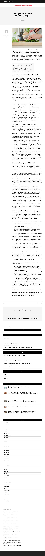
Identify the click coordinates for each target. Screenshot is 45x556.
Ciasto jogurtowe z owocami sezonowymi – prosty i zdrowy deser (11, 515)
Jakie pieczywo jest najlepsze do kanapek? (21, 67)
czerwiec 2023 (6, 439)
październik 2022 (7, 456)
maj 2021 (5, 492)
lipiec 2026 (6, 422)
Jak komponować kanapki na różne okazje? (22, 71)
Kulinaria (5, 376)
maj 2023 (5, 441)
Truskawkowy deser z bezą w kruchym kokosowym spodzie (19, 392)
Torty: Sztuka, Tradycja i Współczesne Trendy (12, 343)
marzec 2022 (6, 471)
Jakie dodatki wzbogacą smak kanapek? (20, 68)
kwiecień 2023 (6, 443)
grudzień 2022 (6, 452)
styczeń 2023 (6, 450)
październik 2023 (7, 435)
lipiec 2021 (6, 488)
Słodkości (6, 378)
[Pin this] (41, 303)
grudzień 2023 (6, 433)
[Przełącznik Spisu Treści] (31, 64)
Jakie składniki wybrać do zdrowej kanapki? (21, 65)
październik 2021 (7, 482)
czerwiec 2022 (6, 465)
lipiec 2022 (6, 462)
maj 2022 (5, 467)
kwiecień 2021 (6, 494)
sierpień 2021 (6, 486)
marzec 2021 (6, 496)
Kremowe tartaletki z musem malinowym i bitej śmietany (14, 355)
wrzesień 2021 (6, 484)
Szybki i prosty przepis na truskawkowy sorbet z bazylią (18, 386)
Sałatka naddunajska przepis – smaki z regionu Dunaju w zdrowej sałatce (17, 363)
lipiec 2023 (6, 437)
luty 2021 (5, 498)
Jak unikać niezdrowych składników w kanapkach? (22, 69)
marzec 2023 (6, 446)
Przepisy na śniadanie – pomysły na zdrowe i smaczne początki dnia (21, 406)
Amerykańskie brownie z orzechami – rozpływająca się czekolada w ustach (18, 357)
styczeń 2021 (6, 501)
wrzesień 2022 (6, 458)
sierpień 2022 (6, 460)
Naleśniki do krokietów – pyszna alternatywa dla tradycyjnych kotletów (21, 411)
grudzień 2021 (6, 477)
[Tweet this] (39, 303)
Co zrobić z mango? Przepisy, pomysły (11, 345)
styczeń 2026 (6, 424)
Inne (5, 374)
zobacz (5, 398)
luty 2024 (6, 431)
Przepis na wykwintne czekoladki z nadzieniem (12, 360)
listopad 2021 (6, 479)
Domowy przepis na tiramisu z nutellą (11, 365)
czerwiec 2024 (6, 426)
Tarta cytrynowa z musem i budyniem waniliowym (12, 545)
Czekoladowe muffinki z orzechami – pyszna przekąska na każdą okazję (11, 529)
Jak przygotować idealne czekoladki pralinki (16, 400)
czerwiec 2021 (6, 490)
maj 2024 (5, 429)
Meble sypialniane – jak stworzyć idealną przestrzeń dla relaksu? (16, 340)
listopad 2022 (6, 454)
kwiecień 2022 (6, 469)
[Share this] (37, 303)
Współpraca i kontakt (8, 1)
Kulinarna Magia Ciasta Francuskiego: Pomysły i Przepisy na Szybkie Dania (18, 347)
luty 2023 (5, 448)
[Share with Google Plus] (40, 303)
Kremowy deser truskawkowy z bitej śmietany (11, 526)
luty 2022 (5, 473)
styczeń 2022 (6, 475)
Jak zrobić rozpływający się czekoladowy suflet (11, 540)
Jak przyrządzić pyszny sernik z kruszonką (10, 523)
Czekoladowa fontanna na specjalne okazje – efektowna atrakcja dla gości (11, 512)
